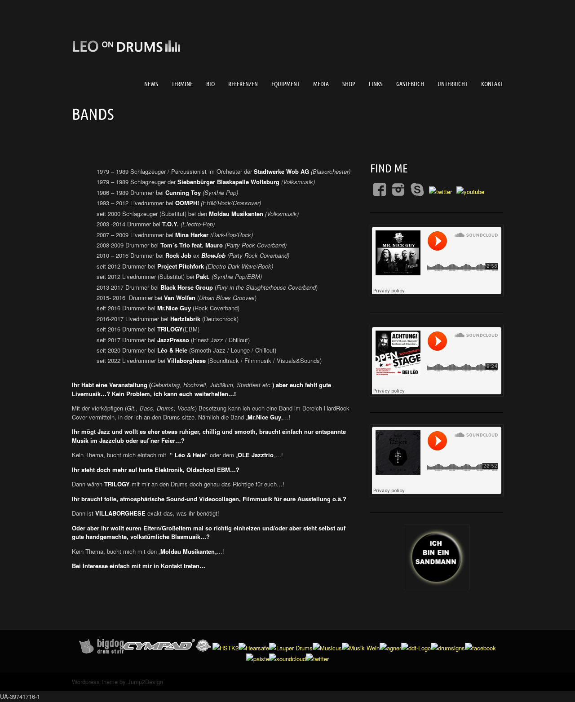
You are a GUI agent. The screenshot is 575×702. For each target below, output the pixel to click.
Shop (348, 84)
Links (376, 84)
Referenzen (243, 84)
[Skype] (417, 189)
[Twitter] (440, 191)
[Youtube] (470, 191)
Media (321, 84)
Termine (182, 84)
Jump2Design (145, 681)
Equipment (285, 84)
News (151, 84)
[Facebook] (379, 189)
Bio (210, 84)
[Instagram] (398, 189)
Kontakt (492, 84)
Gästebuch (410, 84)
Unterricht (453, 84)
